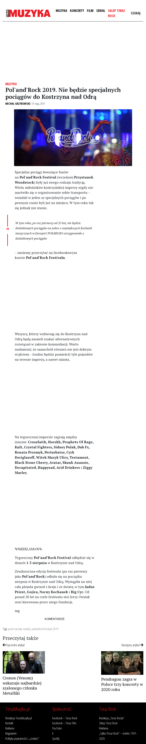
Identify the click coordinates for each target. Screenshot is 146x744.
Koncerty (77, 10)
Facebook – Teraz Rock (64, 718)
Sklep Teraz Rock (116, 13)
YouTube (57, 728)
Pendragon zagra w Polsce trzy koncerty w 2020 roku (122, 684)
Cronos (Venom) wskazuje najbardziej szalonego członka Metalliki (22, 685)
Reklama (9, 728)
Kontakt (9, 723)
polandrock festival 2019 (45, 628)
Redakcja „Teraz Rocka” (111, 718)
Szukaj (135, 13)
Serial (100, 10)
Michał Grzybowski (17, 104)
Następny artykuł (131, 645)
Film (90, 10)
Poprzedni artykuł (15, 645)
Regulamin (11, 733)
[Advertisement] (73, 51)
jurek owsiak (15, 628)
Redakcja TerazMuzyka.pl (18, 718)
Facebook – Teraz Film (64, 723)
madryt (26, 628)
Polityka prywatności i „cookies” (22, 738)
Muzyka (61, 10)
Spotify (55, 738)
